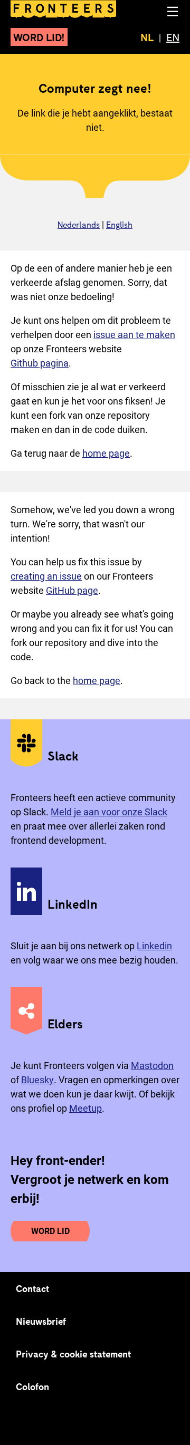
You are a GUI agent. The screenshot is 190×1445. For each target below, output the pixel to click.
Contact (33, 1288)
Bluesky (37, 1079)
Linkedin (154, 945)
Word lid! (39, 37)
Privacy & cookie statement (73, 1354)
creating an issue (46, 576)
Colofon (32, 1386)
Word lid (50, 1231)
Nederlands (79, 224)
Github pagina (40, 363)
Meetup (85, 1108)
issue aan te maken (134, 334)
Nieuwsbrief (41, 1321)
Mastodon (152, 1065)
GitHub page (72, 590)
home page (106, 453)
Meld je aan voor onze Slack (109, 811)
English (119, 224)
